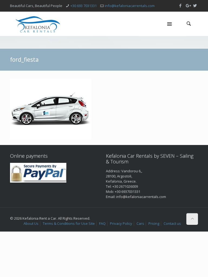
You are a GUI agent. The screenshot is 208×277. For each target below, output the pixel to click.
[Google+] (188, 5)
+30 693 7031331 (83, 5)
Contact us (172, 223)
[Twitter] (195, 5)
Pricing (153, 223)
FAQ (102, 223)
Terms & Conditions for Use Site (69, 223)
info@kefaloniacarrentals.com (130, 5)
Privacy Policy (121, 223)
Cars (140, 223)
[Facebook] (180, 5)
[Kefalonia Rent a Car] (37, 24)
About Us (31, 223)
